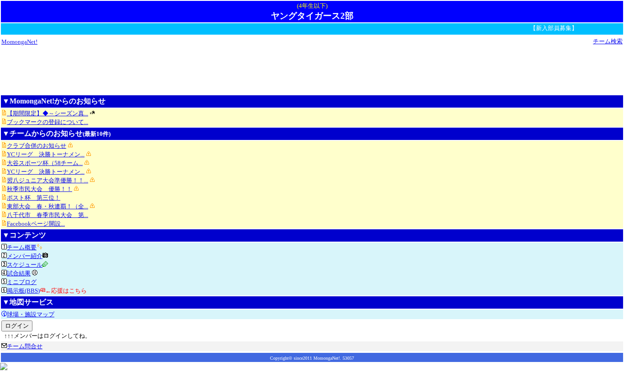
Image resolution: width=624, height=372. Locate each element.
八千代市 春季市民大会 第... (47, 215)
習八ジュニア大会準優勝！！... (47, 180)
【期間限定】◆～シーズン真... (47, 113)
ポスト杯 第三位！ (33, 197)
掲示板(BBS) (23, 290)
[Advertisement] (312, 70)
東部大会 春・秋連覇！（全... (47, 206)
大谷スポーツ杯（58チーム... (45, 163)
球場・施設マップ (30, 314)
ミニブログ (22, 282)
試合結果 (19, 273)
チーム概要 (22, 247)
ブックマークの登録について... (47, 122)
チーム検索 (608, 41)
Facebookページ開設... (36, 223)
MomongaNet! (19, 41)
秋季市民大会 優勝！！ (39, 189)
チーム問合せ (24, 346)
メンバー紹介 (24, 256)
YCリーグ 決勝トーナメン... (46, 154)
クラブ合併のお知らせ (36, 145)
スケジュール (24, 264)
